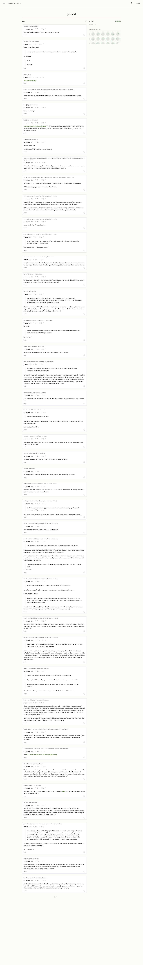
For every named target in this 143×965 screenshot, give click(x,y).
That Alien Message (30, 80)
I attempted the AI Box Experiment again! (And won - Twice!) (40, 483)
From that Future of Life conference (35, 126)
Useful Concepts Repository (31, 858)
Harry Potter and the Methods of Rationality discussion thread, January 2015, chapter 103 (49, 177)
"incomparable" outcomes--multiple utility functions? (38, 257)
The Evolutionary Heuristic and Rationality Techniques (38, 361)
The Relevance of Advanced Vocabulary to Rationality (38, 320)
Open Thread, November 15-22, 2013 (34, 346)
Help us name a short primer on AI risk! (34, 453)
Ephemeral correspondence (31, 41)
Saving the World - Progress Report (33, 274)
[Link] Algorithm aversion (31, 105)
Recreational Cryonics (30, 291)
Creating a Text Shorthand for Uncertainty (35, 410)
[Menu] (4, 3)
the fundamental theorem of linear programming (41, 755)
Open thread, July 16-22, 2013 (32, 785)
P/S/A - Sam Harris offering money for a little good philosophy (41, 523)
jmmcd (71, 14)
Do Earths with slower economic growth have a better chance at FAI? (43, 824)
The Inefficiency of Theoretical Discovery (35, 392)
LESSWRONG (14, 4)
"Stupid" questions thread (31, 802)
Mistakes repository (29, 468)
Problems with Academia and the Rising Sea (36, 878)
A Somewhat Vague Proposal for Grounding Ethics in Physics (40, 196)
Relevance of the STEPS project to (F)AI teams (36, 668)
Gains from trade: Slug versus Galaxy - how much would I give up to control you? (46, 748)
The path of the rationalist (31, 26)
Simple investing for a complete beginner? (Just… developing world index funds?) (46, 729)
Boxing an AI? (27, 74)
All (23, 21)
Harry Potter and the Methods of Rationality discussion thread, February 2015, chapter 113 (49, 89)
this (63, 791)
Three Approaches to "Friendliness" (33, 764)
